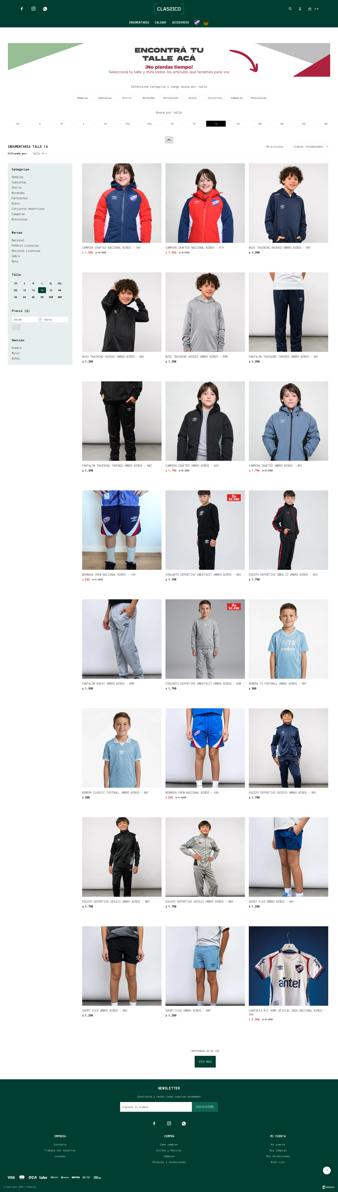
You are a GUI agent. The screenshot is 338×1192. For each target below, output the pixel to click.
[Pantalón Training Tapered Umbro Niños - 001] (288, 312)
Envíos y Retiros (169, 1150)
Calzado (160, 22)
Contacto (60, 1144)
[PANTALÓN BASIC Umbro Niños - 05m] (122, 639)
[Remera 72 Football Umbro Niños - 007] (288, 639)
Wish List (278, 1162)
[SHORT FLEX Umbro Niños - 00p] (205, 966)
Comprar (136, 238)
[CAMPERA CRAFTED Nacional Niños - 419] (205, 203)
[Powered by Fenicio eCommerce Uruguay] (328, 1187)
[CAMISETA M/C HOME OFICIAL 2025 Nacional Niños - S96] (288, 966)
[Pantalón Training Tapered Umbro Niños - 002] (122, 421)
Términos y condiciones (169, 1162)
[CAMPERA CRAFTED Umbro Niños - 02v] (205, 421)
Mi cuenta (278, 1144)
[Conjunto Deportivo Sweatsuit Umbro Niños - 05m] (205, 639)
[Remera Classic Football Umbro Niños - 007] (122, 748)
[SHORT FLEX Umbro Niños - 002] (122, 966)
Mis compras (278, 1150)
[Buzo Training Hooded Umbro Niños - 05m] (205, 312)
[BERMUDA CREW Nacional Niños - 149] (122, 530)
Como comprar (169, 1144)
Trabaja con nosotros (60, 1150)
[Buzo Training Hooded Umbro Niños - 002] (122, 312)
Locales (60, 1156)
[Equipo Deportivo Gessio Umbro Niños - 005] (205, 857)
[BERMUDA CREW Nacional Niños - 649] (205, 748)
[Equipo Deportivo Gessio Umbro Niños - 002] (122, 857)
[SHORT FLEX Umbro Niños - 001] (288, 857)
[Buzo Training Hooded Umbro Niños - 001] (288, 203)
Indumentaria (139, 22)
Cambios (169, 1156)
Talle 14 (38, 153)
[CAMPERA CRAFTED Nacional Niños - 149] (122, 203)
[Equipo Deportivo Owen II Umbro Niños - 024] (288, 530)
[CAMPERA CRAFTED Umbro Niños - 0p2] (288, 421)
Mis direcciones (278, 1156)
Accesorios (180, 22)
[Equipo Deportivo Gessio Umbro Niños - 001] (288, 748)
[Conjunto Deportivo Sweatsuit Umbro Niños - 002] (205, 530)
